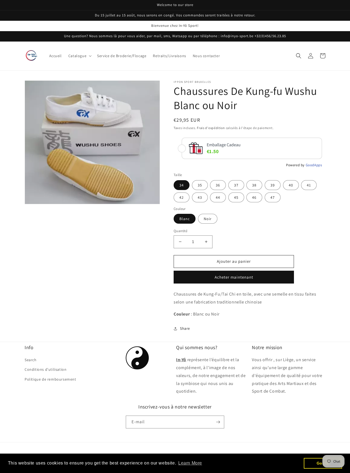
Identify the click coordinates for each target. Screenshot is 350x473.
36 (218, 185)
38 (254, 185)
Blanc (184, 218)
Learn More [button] (190, 463)
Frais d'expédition (211, 128)
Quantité (180, 231)
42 (181, 197)
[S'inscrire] (218, 422)
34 (181, 185)
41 (309, 185)
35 (200, 185)
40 (291, 185)
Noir (208, 218)
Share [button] (185, 328)
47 (272, 197)
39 (272, 185)
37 (236, 185)
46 (254, 197)
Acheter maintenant (234, 277)
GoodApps (314, 165)
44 (218, 197)
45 (236, 197)
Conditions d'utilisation (45, 369)
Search (31, 359)
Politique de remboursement (50, 379)
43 (200, 197)
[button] (79, 56)
